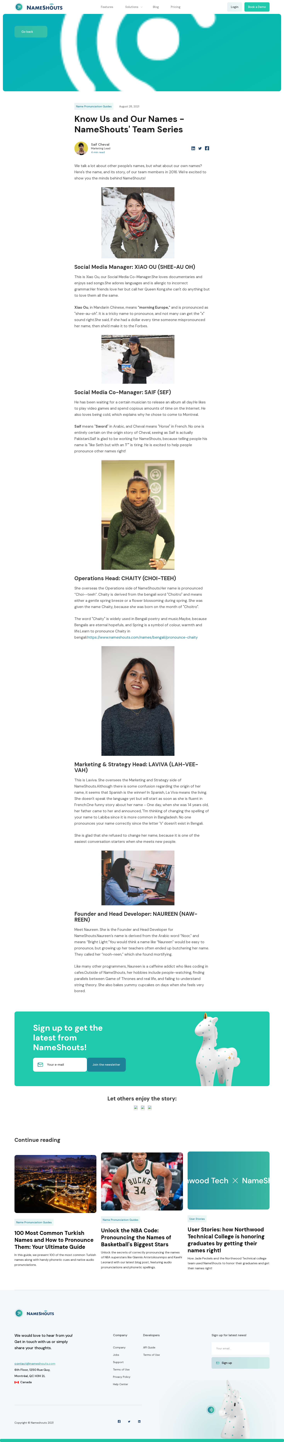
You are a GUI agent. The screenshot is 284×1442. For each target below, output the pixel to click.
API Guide (149, 1347)
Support (118, 1362)
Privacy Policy (121, 1377)
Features (107, 7)
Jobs (116, 1355)
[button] (134, 7)
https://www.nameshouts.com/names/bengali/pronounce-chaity (142, 637)
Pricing (175, 7)
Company (119, 1347)
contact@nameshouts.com (34, 1364)
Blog (156, 7)
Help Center (120, 1384)
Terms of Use (121, 1369)
